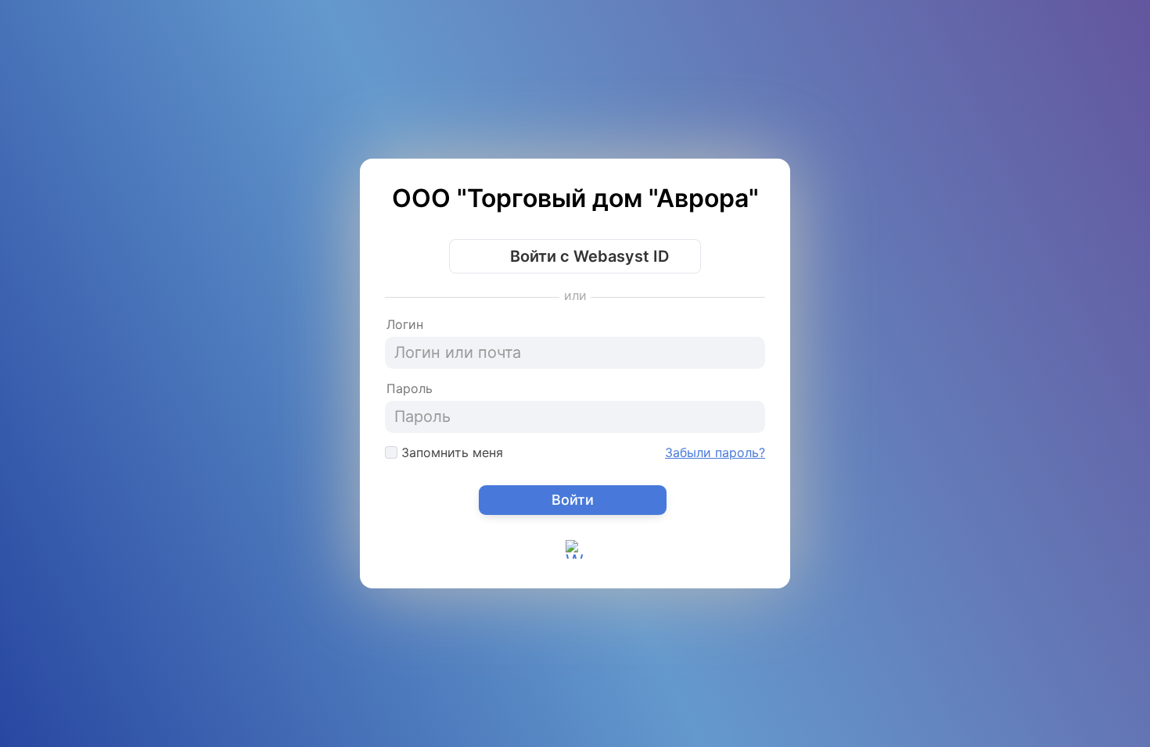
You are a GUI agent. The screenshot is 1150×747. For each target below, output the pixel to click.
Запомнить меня (450, 452)
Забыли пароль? (715, 452)
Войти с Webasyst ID (587, 256)
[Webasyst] (575, 562)
